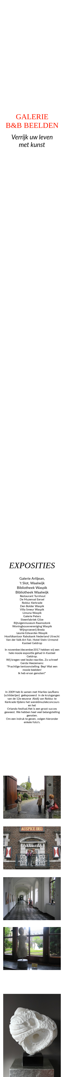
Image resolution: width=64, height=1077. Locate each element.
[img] (32, 269)
